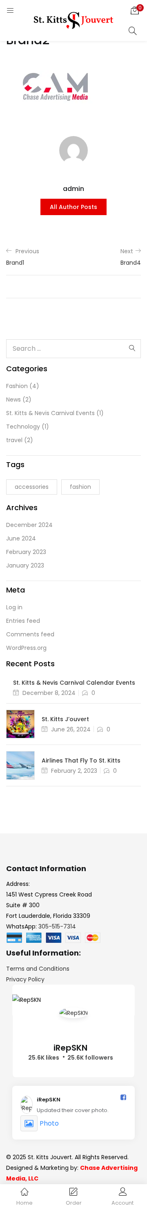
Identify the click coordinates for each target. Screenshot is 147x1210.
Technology (23, 426)
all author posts (73, 207)
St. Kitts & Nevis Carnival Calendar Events (74, 683)
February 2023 (26, 552)
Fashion (17, 386)
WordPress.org (26, 648)
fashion (80, 487)
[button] (135, 10)
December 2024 (29, 525)
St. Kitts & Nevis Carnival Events (50, 413)
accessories (32, 487)
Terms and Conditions (37, 969)
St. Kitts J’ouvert (65, 719)
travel (14, 440)
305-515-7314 (57, 926)
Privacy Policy (25, 979)
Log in (14, 607)
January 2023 (25, 565)
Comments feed (30, 634)
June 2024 (21, 538)
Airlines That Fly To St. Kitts (81, 760)
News (13, 399)
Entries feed (23, 621)
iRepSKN (70, 1047)
